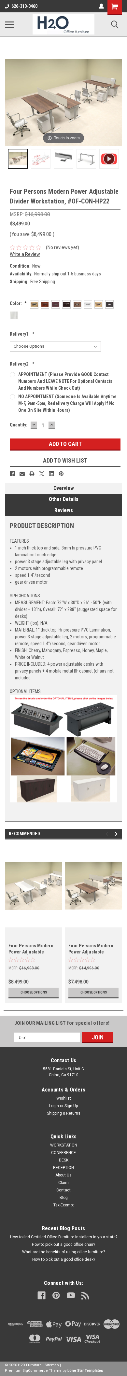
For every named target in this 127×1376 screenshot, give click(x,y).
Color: (18, 303)
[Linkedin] (51, 473)
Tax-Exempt (63, 1205)
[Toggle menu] (9, 24)
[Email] (22, 473)
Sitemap (52, 1365)
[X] (41, 473)
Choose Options (34, 992)
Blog (64, 1197)
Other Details (63, 499)
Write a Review (25, 254)
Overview (63, 488)
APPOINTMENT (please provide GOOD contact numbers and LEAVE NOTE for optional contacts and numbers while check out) (65, 381)
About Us (63, 1175)
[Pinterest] (61, 473)
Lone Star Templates (85, 1371)
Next (117, 833)
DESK (63, 1160)
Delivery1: (22, 334)
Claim (63, 1182)
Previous (108, 833)
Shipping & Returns (63, 1113)
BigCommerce (35, 1371)
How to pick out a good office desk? (63, 1259)
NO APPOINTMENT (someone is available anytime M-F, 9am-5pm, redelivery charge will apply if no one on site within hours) (67, 403)
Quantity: (18, 424)
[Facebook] (12, 473)
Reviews (63, 510)
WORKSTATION (63, 1145)
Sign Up (71, 1106)
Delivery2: (22, 364)
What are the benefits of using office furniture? (63, 1252)
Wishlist (63, 1098)
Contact (63, 1190)
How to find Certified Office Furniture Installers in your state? (63, 1237)
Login (54, 1106)
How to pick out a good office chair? (63, 1244)
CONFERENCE (63, 1152)
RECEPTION (63, 1167)
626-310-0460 (24, 6)
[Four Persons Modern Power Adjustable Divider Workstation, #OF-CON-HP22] (18, 159)
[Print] (32, 473)
